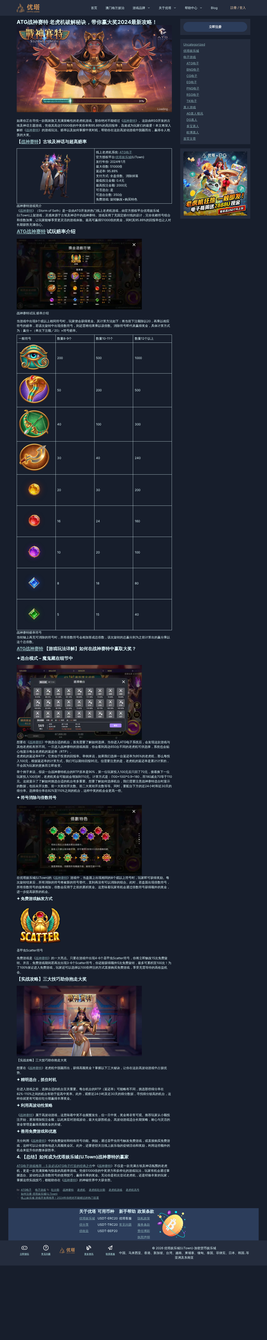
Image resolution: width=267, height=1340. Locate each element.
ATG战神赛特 (31, 231)
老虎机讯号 (132, 1189)
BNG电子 (192, 70)
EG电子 (191, 82)
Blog (214, 8)
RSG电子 (192, 95)
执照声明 (143, 1237)
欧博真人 (192, 132)
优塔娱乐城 (123, 157)
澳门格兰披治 (115, 8)
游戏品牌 (139, 8)
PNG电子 (192, 88)
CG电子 (191, 76)
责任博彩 (143, 1231)
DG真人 (191, 120)
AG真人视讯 (194, 114)
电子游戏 (40, 1189)
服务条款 (143, 1225)
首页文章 (189, 139)
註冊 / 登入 (238, 8)
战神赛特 (129, 121)
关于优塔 (165, 8)
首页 (94, 8)
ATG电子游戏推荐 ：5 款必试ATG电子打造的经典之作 (54, 1166)
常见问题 (125, 1225)
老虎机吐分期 (97, 1189)
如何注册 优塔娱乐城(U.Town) (39, 1193)
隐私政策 (143, 1218)
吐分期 (55, 1189)
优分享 (84, 1225)
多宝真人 (192, 126)
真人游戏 (189, 107)
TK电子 (191, 101)
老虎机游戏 (115, 1189)
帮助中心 (191, 8)
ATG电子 (126, 152)
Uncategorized (194, 44)
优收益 (84, 1231)
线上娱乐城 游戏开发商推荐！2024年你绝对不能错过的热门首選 (60, 1197)
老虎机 (81, 1189)
